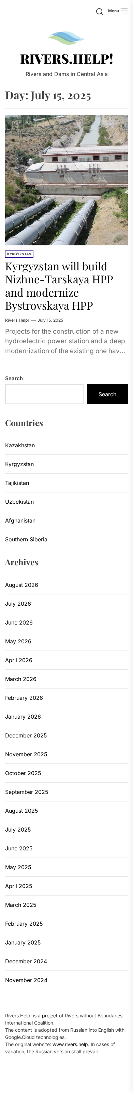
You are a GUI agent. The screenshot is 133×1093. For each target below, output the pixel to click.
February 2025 (24, 923)
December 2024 (26, 961)
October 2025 (23, 773)
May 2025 (18, 867)
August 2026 (21, 584)
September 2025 (26, 791)
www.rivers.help (70, 1044)
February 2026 (24, 697)
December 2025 (26, 735)
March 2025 (20, 904)
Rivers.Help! (66, 58)
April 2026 (18, 660)
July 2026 (18, 603)
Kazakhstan (20, 445)
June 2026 (19, 622)
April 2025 (18, 886)
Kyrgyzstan (19, 254)
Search (14, 378)
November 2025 (26, 754)
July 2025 (18, 829)
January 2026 (23, 716)
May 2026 (18, 641)
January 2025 (23, 942)
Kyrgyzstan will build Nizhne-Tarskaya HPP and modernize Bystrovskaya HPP (59, 285)
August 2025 (21, 810)
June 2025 (19, 848)
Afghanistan (20, 520)
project (50, 1015)
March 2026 (20, 679)
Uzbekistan (19, 501)
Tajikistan (17, 482)
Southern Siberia (26, 539)
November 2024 (26, 980)
